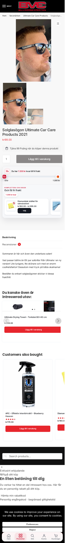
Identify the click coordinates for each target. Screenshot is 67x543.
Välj (24, 211)
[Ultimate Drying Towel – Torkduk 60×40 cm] (33, 306)
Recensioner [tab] (11, 244)
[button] (58, 23)
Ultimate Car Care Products (35, 16)
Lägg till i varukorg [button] (33, 329)
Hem (4, 16)
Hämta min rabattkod (13, 495)
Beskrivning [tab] (9, 237)
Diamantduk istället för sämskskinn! (28, 202)
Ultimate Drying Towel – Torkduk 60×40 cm (25, 317)
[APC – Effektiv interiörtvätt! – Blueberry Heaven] (28, 384)
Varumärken (14, 16)
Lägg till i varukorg (39, 159)
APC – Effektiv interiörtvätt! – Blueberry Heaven (24, 414)
